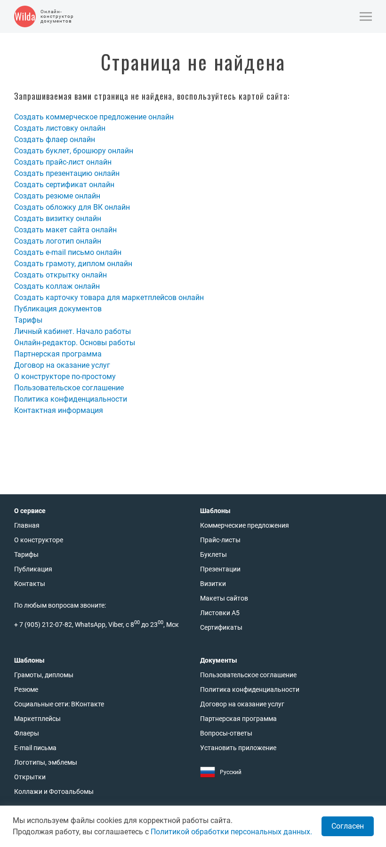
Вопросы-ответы (226, 733)
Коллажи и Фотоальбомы (54, 791)
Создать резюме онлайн (57, 195)
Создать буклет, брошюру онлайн (73, 150)
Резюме (26, 689)
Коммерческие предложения (244, 525)
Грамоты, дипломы (43, 675)
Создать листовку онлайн (59, 128)
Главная (27, 525)
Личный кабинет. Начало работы (72, 331)
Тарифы (28, 320)
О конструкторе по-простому (65, 376)
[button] (366, 16)
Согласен (347, 826)
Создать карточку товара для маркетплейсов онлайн (109, 297)
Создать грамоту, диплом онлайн (73, 263)
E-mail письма (35, 748)
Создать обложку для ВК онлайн (72, 207)
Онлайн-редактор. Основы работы (74, 342)
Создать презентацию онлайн (67, 173)
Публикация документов (58, 308)
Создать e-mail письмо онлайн (67, 252)
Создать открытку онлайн (60, 274)
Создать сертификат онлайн (64, 184)
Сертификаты (221, 627)
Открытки (30, 777)
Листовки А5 (220, 613)
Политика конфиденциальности (70, 399)
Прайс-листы (220, 540)
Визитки (213, 583)
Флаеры (26, 733)
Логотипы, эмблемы (45, 762)
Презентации (220, 569)
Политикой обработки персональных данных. (231, 831)
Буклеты (213, 554)
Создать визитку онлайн (57, 218)
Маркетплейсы (37, 718)
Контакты (29, 583)
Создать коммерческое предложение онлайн (94, 116)
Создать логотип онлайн (57, 241)
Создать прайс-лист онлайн (63, 162)
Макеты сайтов (224, 598)
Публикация (33, 569)
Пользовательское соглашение (69, 387)
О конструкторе (38, 540)
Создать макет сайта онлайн (65, 229)
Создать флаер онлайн (54, 139)
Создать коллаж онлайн (57, 286)
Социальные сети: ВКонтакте (59, 704)
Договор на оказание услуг (62, 365)
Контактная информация (58, 410)
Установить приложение (238, 748)
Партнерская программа (58, 353)
